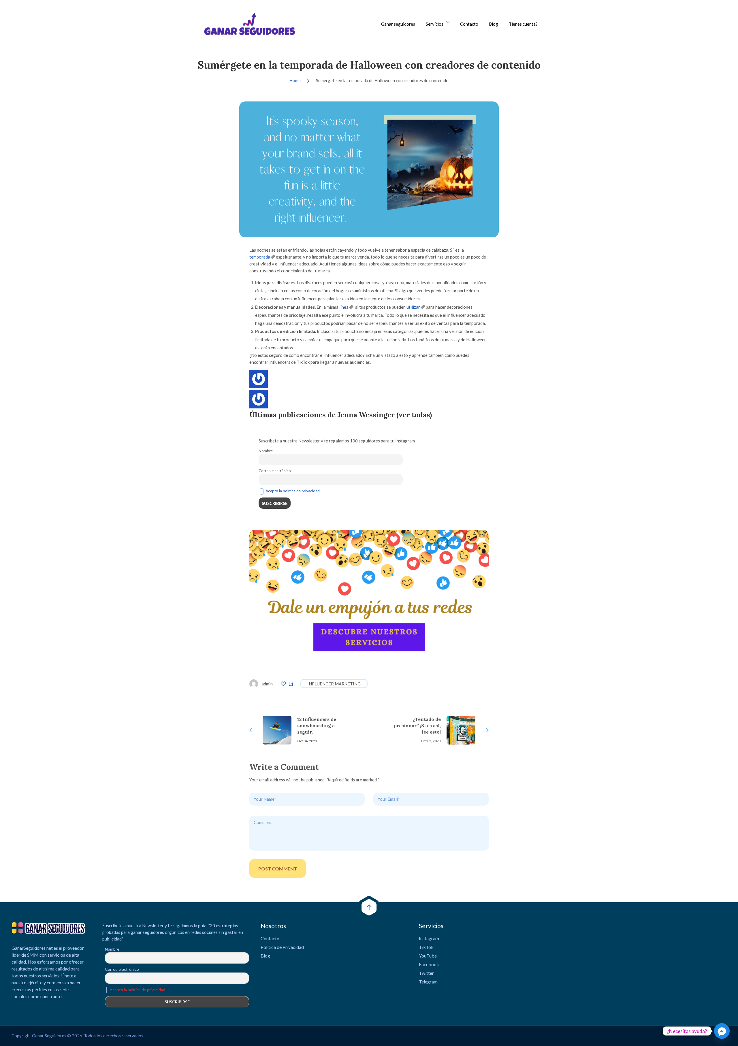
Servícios (434, 24)
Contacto (469, 24)
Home (295, 80)
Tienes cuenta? (523, 24)
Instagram (429, 938)
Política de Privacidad (282, 947)
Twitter (426, 973)
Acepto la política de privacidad (293, 491)
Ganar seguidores (398, 24)
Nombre (266, 450)
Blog (493, 24)
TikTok (426, 947)
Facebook (429, 964)
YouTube (428, 955)
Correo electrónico (275, 470)
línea (344, 307)
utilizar (413, 307)
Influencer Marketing (334, 683)
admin (267, 683)
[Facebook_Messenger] (722, 1031)
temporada (259, 256)
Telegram (428, 981)
